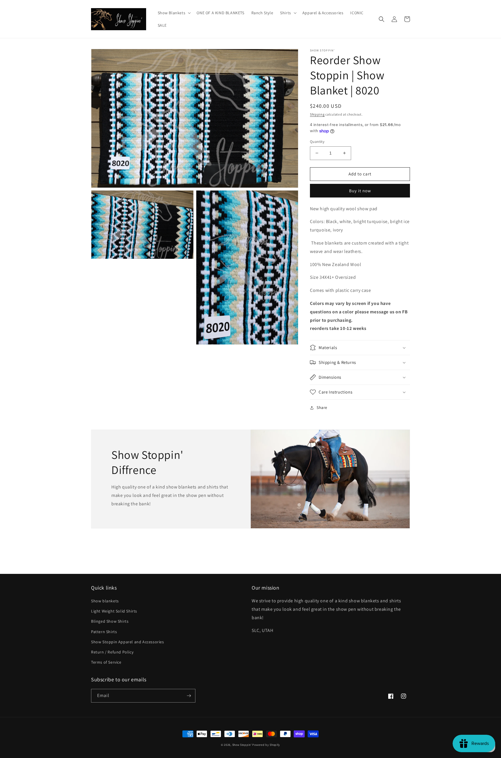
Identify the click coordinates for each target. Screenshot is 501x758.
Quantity (317, 141)
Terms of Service (106, 662)
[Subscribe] (188, 696)
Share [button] (322, 407)
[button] (173, 13)
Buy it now (360, 190)
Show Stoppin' (242, 745)
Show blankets (105, 600)
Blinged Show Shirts (109, 621)
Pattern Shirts (104, 631)
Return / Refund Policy (112, 652)
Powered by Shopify (266, 745)
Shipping (317, 114)
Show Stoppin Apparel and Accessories (127, 641)
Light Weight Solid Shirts (114, 611)
